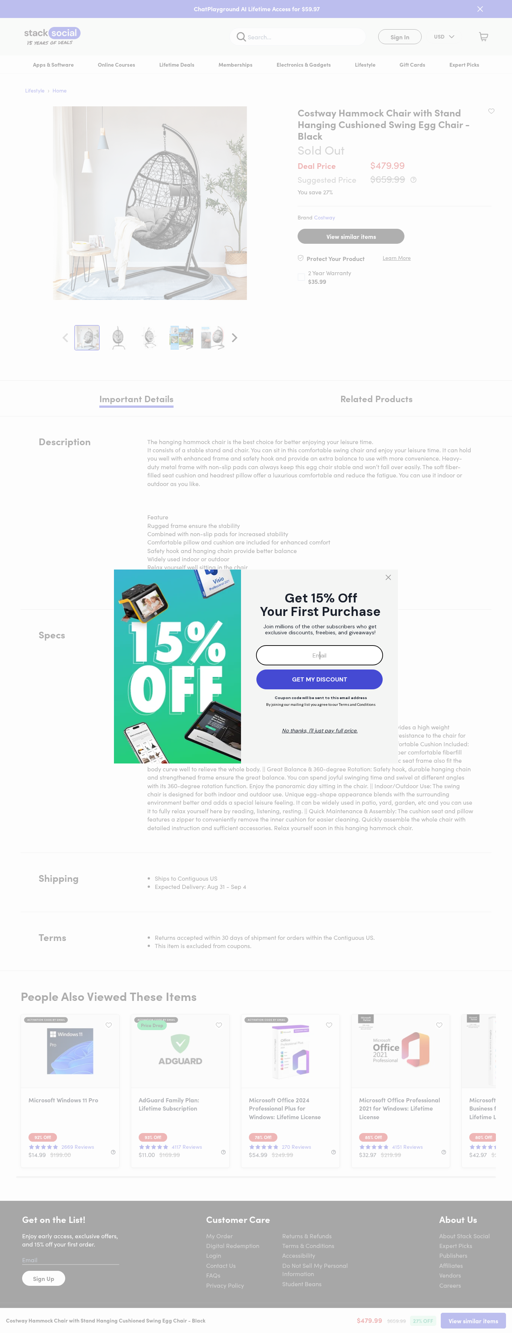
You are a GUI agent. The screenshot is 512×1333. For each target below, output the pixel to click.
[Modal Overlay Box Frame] (256, 666)
